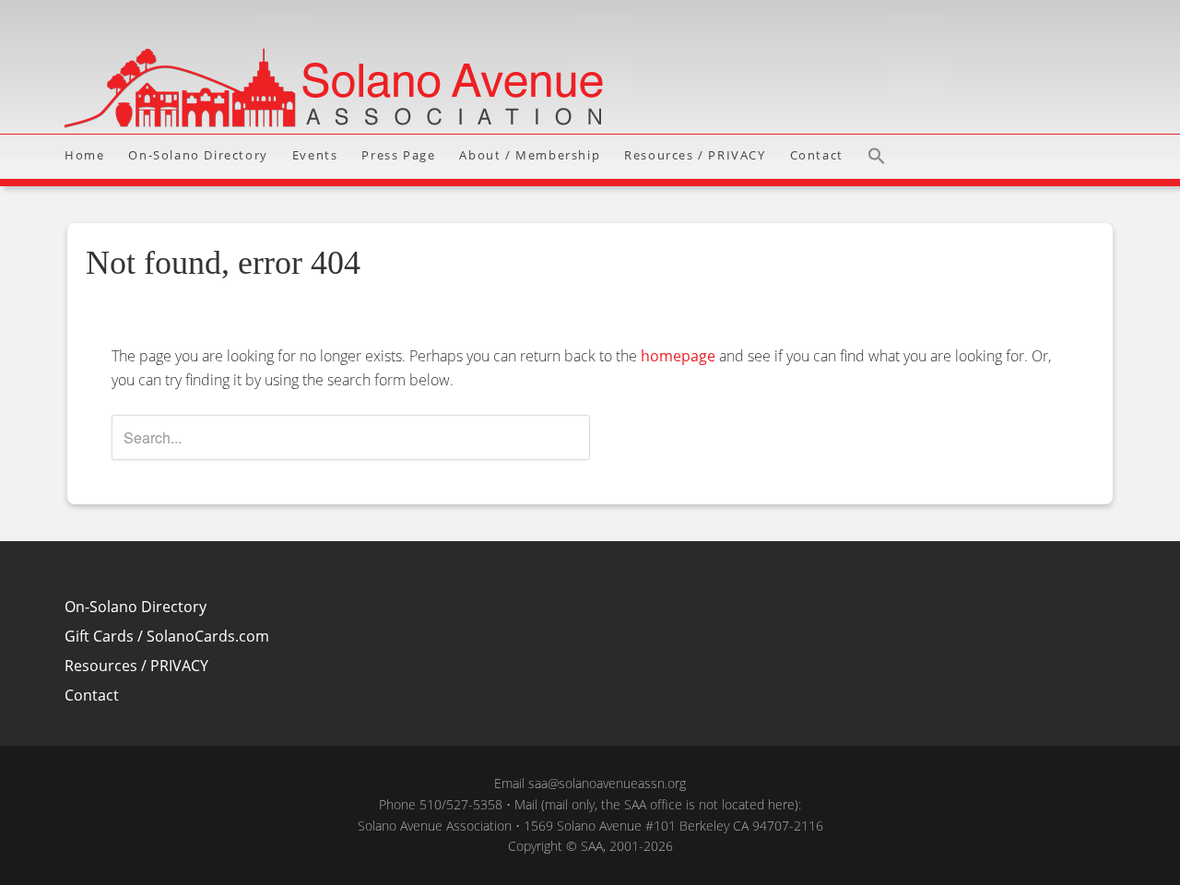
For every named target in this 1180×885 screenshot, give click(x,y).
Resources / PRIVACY (136, 665)
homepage (678, 356)
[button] (882, 157)
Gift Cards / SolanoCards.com (167, 636)
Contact (92, 695)
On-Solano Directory (135, 606)
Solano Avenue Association (590, 67)
